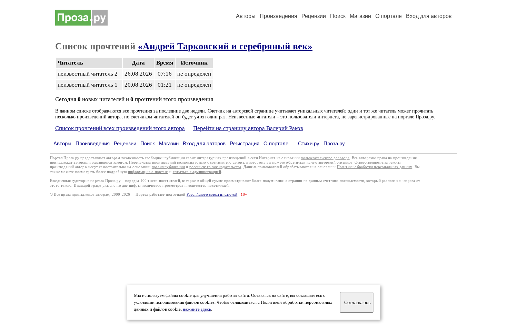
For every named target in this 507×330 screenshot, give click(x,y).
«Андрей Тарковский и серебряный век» (225, 46)
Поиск (338, 16)
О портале (276, 143)
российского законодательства (215, 167)
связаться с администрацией (197, 172)
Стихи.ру (308, 143)
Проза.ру (334, 143)
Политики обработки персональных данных (374, 167)
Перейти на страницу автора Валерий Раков (248, 128)
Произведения (278, 16)
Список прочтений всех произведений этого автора (120, 128)
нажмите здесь (197, 309)
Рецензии (313, 16)
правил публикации (168, 167)
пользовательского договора (325, 158)
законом (120, 162)
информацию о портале (148, 172)
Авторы (246, 16)
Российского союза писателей (212, 194)
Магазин (360, 16)
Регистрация (244, 143)
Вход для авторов (429, 16)
